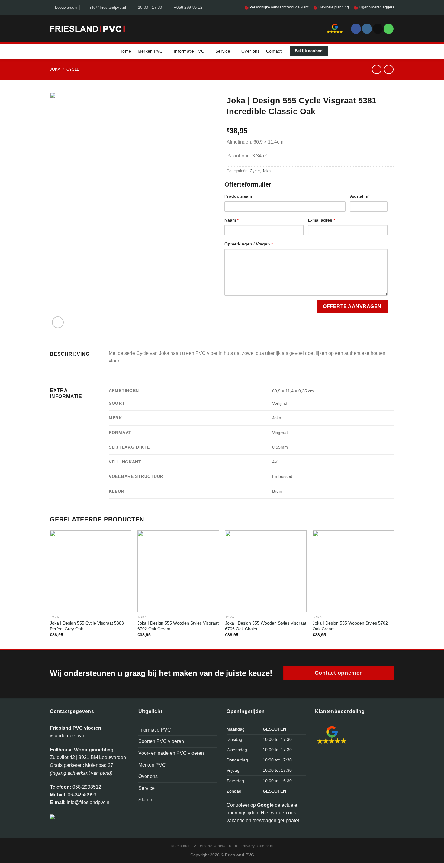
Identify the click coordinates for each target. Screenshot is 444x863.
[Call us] (389, 29)
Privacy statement (257, 846)
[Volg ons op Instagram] (367, 29)
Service (222, 51)
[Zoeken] (314, 28)
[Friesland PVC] (87, 28)
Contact (274, 51)
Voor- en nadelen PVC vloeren (171, 753)
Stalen (145, 799)
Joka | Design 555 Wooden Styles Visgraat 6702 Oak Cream (178, 626)
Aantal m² (360, 196)
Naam (231, 220)
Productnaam (238, 196)
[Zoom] (58, 322)
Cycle (72, 69)
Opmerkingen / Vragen (248, 244)
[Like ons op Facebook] (356, 29)
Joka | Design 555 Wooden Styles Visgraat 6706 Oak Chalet (265, 626)
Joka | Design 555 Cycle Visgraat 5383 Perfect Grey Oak (87, 626)
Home (125, 51)
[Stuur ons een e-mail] (378, 29)
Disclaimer (180, 846)
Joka (55, 69)
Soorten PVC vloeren (161, 741)
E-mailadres (321, 220)
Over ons (250, 51)
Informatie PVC (189, 51)
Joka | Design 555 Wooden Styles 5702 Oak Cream (350, 626)
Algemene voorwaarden (215, 846)
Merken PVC (150, 51)
